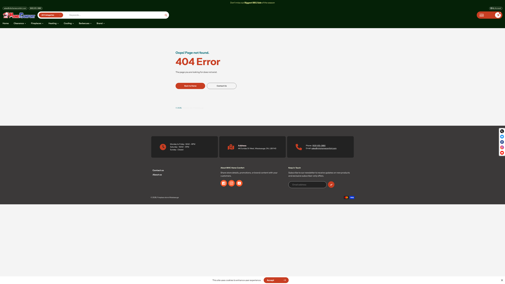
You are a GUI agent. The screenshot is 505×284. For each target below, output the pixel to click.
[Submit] (331, 184)
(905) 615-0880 (35, 8)
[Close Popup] (502, 280)
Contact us (158, 170)
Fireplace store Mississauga (193, 108)
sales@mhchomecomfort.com (15, 8)
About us (157, 174)
